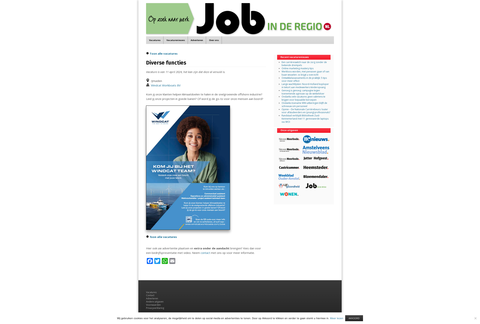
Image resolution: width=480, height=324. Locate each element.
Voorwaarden (153, 304)
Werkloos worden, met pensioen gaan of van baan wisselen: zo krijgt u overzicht (305, 73)
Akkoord (354, 318)
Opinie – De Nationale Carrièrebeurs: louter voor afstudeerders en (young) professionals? (306, 111)
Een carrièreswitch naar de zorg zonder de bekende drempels (304, 64)
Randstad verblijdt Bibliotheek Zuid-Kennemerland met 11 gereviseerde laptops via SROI (305, 118)
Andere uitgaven (155, 301)
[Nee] (475, 318)
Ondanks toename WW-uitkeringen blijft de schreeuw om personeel (304, 104)
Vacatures (154, 40)
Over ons (214, 40)
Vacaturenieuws (175, 40)
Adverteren (197, 40)
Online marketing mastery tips (298, 68)
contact (205, 253)
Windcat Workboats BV (165, 85)
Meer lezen (336, 318)
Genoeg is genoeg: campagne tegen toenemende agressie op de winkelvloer (303, 92)
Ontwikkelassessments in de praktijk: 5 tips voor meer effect (304, 79)
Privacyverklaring (155, 308)
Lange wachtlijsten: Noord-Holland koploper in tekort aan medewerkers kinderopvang (305, 85)
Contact (150, 295)
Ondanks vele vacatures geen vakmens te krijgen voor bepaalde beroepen (303, 98)
